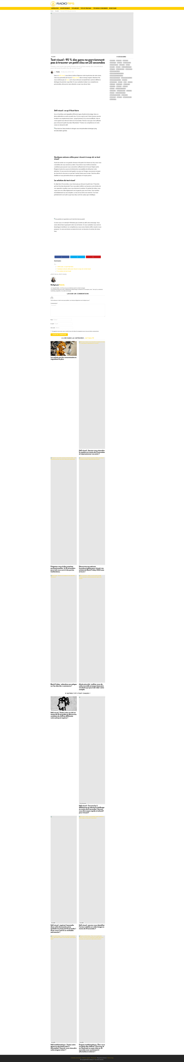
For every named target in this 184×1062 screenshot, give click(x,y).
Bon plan (122, 64)
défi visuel (62, 75)
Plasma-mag (110, 1057)
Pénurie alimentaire (121, 88)
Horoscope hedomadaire (117, 75)
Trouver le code (127, 97)
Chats (128, 64)
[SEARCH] (132, 8)
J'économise (114, 82)
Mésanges (119, 84)
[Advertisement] (78, 97)
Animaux (119, 60)
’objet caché (75, 77)
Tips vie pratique (86, 8)
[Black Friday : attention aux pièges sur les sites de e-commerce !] (64, 629)
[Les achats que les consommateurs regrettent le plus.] (64, 348)
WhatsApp (113, 99)
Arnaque (126, 60)
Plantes (112, 88)
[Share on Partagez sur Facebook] (61, 257)
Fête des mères (120, 69)
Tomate (120, 97)
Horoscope (129, 69)
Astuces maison (114, 64)
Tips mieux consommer (100, 8)
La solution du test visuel (64, 271)
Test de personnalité (115, 95)
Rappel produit (121, 90)
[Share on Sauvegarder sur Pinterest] (93, 257)
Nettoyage (127, 84)
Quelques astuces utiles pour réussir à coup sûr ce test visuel (74, 269)
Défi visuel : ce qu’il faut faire (65, 266)
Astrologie (55, 8)
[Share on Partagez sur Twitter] (77, 257)
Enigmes (113, 69)
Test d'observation (121, 92)
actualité (113, 60)
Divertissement (65, 8)
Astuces (120, 62)
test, (67, 80)
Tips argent (75, 8)
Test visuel (63, 274)
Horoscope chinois (115, 71)
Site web (53, 327)
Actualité (89, 338)
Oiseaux (119, 86)
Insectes (125, 79)
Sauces (112, 92)
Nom (52, 319)
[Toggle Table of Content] (55, 264)
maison (130, 82)
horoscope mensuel (115, 77)
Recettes (129, 90)
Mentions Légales (86, 1057)
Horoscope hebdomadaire (117, 73)
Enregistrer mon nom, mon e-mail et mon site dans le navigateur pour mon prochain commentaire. (75, 331)
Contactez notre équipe (76, 1057)
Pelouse (125, 86)
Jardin (120, 82)
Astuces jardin (127, 62)
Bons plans (112, 8)
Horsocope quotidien (116, 79)
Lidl (125, 82)
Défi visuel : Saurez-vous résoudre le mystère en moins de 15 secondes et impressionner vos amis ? (92, 452)
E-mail (52, 323)
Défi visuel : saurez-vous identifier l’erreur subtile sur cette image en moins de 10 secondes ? (92, 927)
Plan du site (93, 1057)
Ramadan (113, 90)
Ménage (113, 84)
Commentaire (54, 303)
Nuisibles (113, 86)
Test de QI (54, 274)
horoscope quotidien (127, 77)
